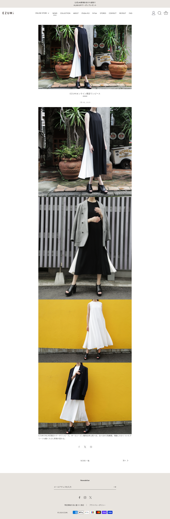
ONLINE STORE (41, 13)
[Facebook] (79, 497)
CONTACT (112, 13)
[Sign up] (115, 487)
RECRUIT (122, 13)
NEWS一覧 (85, 460)
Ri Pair (94, 13)
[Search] (159, 13)
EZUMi (65, 512)
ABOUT (76, 13)
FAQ (130, 13)
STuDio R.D (85, 13)
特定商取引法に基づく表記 (74, 505)
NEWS (55, 13)
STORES (103, 13)
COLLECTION (65, 13)
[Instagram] (85, 497)
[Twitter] (90, 497)
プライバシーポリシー (97, 505)
